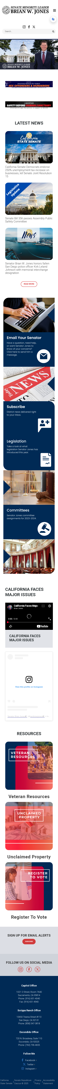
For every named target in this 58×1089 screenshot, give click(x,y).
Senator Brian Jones (16, 716)
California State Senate (6, 1082)
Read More (29, 284)
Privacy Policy (38, 1082)
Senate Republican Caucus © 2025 (22, 1082)
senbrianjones (36, 716)
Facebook (29, 26)
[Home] (25, 10)
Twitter (33, 26)
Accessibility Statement (49, 1082)
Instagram (24, 26)
